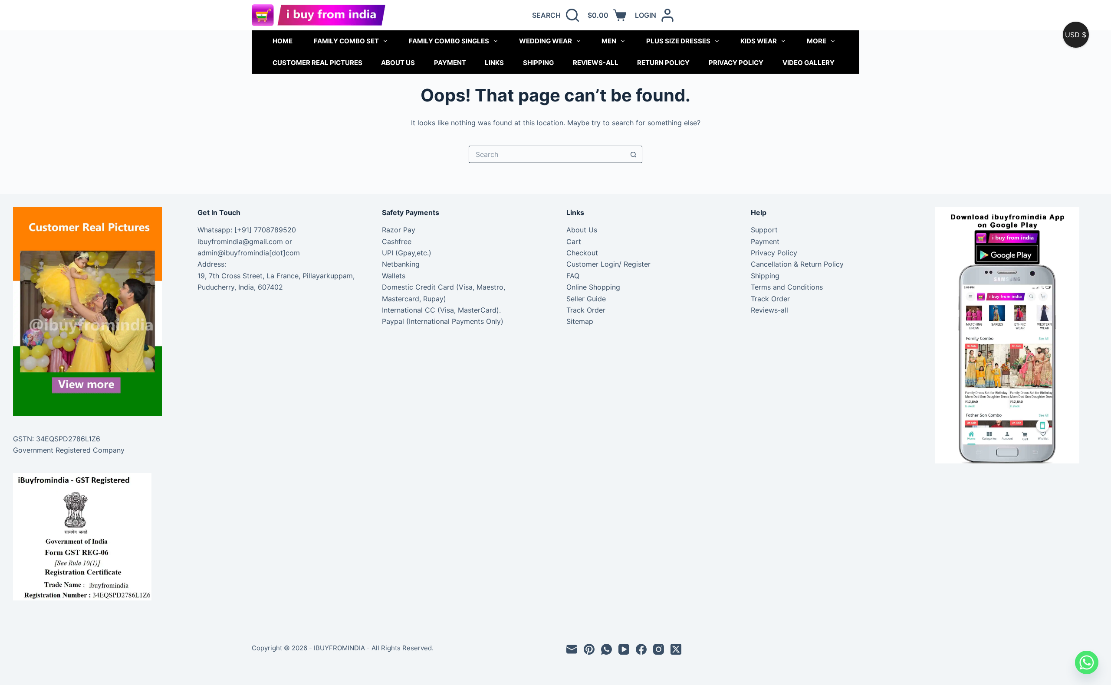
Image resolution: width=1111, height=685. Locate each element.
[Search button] (633, 154)
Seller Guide (586, 298)
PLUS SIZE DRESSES (678, 41)
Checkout (582, 252)
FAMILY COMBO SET (346, 41)
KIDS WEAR (758, 41)
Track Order (585, 310)
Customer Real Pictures (317, 63)
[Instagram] (658, 649)
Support (764, 229)
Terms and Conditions (787, 287)
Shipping (538, 63)
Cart (573, 241)
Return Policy (663, 63)
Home (283, 41)
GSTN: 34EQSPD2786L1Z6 (56, 438)
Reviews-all (595, 63)
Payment (450, 63)
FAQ (572, 275)
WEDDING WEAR (545, 41)
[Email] (571, 649)
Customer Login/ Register (608, 264)
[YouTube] (623, 649)
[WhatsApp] (606, 649)
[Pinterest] (589, 649)
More (816, 41)
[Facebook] (641, 649)
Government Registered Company (69, 450)
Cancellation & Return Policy (797, 264)
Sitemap (579, 321)
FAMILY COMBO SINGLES (449, 41)
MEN (609, 41)
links (494, 63)
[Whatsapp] (1086, 662)
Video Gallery (808, 63)
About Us (398, 63)
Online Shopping (593, 287)
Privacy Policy (736, 63)
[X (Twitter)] (676, 649)
